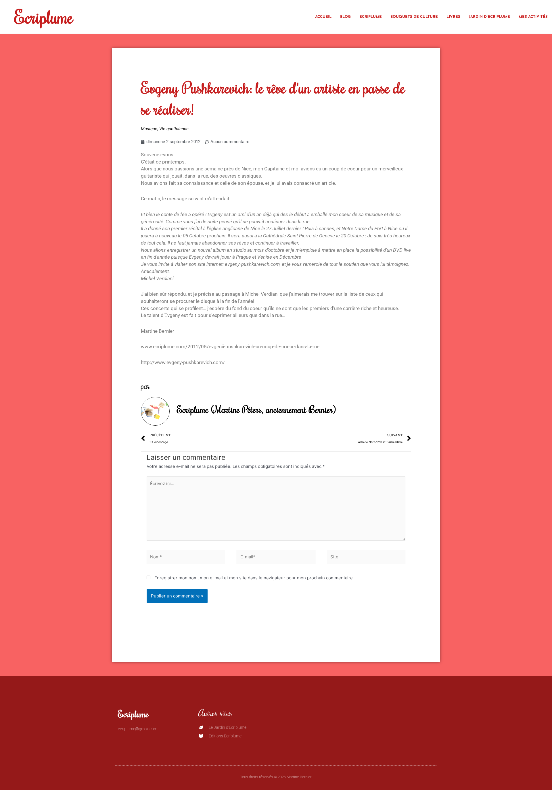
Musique (149, 128)
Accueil (323, 17)
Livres (453, 17)
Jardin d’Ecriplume (489, 17)
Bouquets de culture (414, 17)
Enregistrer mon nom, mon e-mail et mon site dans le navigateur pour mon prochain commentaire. (254, 578)
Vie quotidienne (174, 128)
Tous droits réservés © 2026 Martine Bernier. (276, 777)
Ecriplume (43, 16)
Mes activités (533, 17)
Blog (345, 17)
